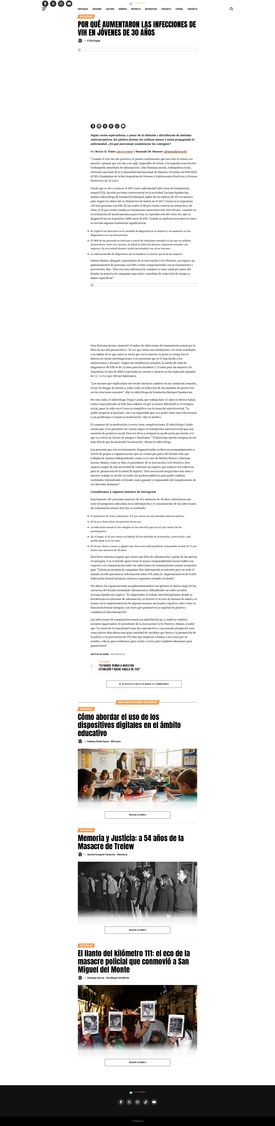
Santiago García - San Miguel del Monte (108, 978)
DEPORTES (136, 9)
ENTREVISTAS (151, 9)
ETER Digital (93, 41)
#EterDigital (119, 654)
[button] (93, 126)
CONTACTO (192, 9)
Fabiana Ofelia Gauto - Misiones (104, 741)
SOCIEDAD (96, 9)
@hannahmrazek (175, 151)
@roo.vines (124, 151)
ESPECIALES (83, 9)
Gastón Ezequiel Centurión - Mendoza (107, 854)
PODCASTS (166, 9)
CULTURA (110, 9)
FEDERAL (179, 9)
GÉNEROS (123, 9)
